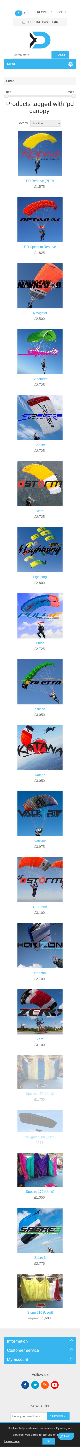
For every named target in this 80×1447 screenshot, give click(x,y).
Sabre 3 (40, 1257)
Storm (40, 511)
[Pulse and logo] (40, 615)
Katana (40, 775)
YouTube (55, 1385)
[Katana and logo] (40, 747)
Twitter (35, 1385)
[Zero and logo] (40, 1011)
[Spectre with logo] (40, 417)
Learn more (11, 1441)
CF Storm (40, 907)
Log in (61, 12)
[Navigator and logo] (40, 285)
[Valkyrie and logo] (40, 813)
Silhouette (40, 379)
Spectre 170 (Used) (40, 1191)
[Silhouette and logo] (40, 351)
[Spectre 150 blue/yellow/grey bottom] (40, 1071)
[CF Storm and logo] (40, 879)
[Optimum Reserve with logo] (40, 219)
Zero (40, 1039)
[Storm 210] (40, 1290)
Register (44, 12)
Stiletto (40, 709)
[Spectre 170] (40, 1169)
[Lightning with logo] (40, 549)
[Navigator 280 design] (40, 1120)
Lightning (40, 577)
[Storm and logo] (40, 483)
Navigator (40, 313)
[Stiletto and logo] (40, 681)
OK (49, 1441)
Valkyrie (40, 841)
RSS (45, 1385)
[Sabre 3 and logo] (40, 1230)
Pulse (40, 643)
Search (60, 54)
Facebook (25, 1385)
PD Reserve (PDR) (40, 181)
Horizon (40, 973)
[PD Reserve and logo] (40, 153)
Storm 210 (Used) (40, 1312)
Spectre (40, 445)
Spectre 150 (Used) (40, 1094)
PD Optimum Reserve (40, 247)
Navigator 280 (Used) (40, 1137)
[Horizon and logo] (40, 945)
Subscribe (58, 1416)
